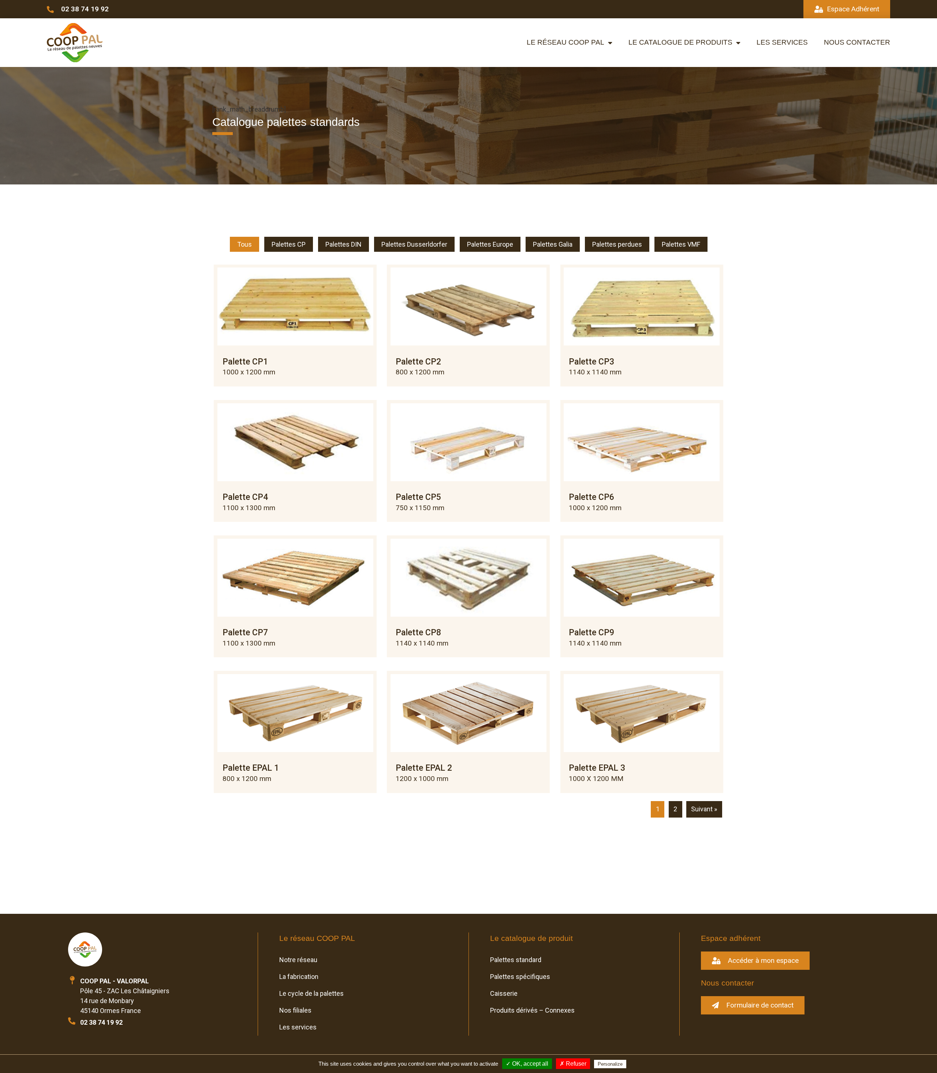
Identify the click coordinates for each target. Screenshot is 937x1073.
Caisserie (504, 993)
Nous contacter (857, 42)
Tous (244, 244)
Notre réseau (298, 960)
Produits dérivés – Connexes (532, 1010)
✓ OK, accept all (527, 1064)
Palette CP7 (245, 633)
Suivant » (704, 809)
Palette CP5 (418, 497)
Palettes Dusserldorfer (414, 244)
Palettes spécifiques (520, 976)
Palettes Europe (490, 244)
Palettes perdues (617, 244)
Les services (782, 42)
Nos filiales (295, 1010)
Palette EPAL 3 (597, 768)
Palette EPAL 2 (424, 768)
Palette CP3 (591, 362)
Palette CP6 (591, 497)
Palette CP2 (418, 362)
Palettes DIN (343, 244)
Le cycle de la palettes (311, 993)
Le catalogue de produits (680, 42)
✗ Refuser (573, 1064)
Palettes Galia (552, 244)
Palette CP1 (245, 362)
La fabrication (298, 976)
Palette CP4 (245, 497)
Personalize (610, 1064)
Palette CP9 (591, 633)
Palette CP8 (418, 633)
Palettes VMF (681, 244)
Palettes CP (289, 244)
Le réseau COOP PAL (565, 42)
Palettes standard (515, 960)
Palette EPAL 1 (251, 768)
